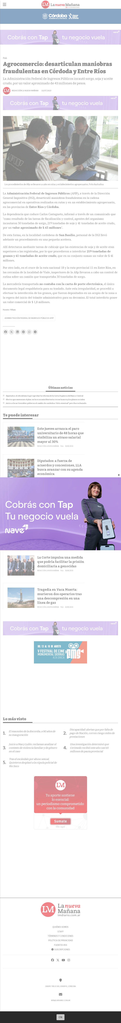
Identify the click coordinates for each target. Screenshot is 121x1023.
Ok (60, 1017)
